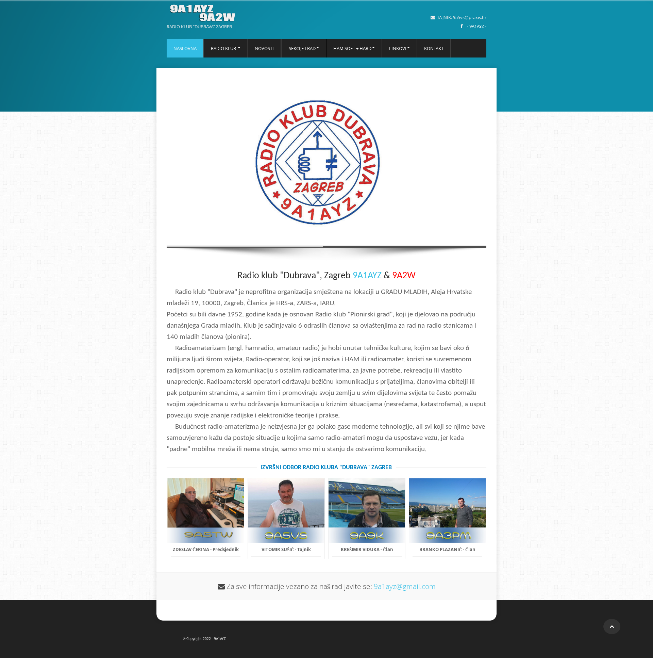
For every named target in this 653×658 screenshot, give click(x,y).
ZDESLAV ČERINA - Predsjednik (206, 549)
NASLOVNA (185, 48)
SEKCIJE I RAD (302, 48)
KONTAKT (433, 48)
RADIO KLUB (224, 48)
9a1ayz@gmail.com (405, 586)
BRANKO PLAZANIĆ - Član (447, 549)
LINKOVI (397, 48)
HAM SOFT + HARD (352, 48)
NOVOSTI (264, 48)
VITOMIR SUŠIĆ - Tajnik (286, 549)
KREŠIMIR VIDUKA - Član (367, 549)
